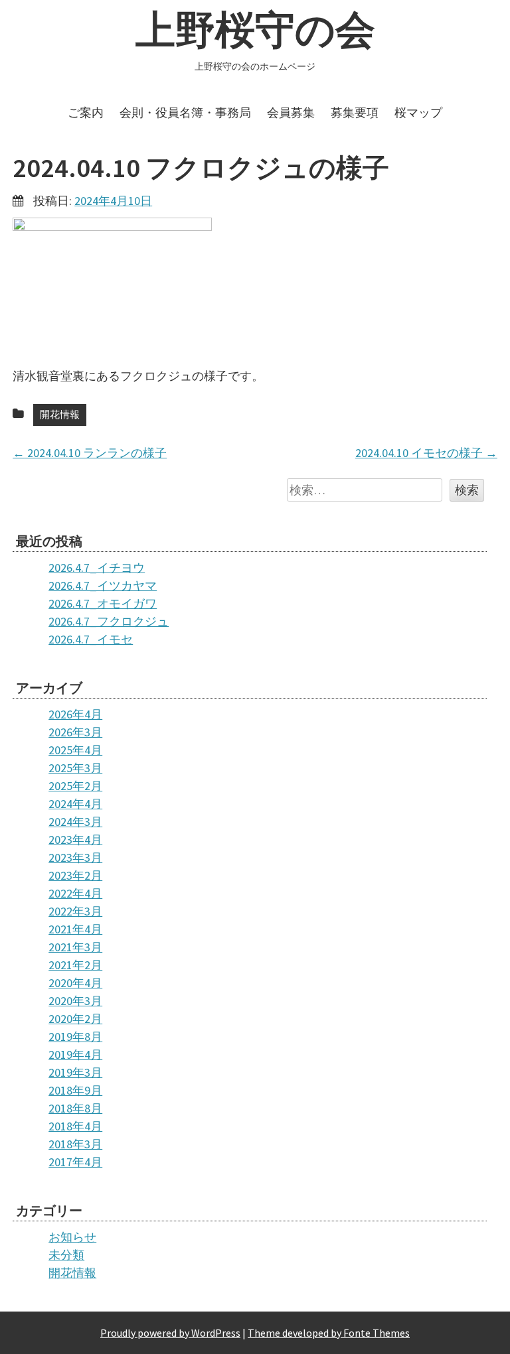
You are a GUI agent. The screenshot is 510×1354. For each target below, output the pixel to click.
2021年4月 (75, 929)
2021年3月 (75, 947)
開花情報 (60, 414)
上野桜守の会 (255, 29)
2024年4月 (75, 803)
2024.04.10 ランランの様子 (90, 452)
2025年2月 (75, 785)
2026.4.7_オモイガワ (102, 603)
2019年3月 (75, 1072)
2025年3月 (75, 768)
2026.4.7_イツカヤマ (102, 585)
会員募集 (291, 112)
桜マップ (418, 112)
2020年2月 (75, 1018)
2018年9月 (75, 1090)
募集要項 (355, 112)
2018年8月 (75, 1108)
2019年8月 (75, 1036)
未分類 (66, 1254)
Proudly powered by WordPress (170, 1332)
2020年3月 (75, 1000)
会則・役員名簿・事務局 (185, 112)
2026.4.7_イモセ (90, 639)
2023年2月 (75, 875)
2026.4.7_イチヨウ (96, 567)
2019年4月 (75, 1054)
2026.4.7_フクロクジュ (108, 621)
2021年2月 (75, 965)
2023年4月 (75, 839)
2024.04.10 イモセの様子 (426, 452)
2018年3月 (75, 1144)
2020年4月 (75, 982)
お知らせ (72, 1237)
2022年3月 (75, 911)
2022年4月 (75, 893)
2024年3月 (75, 821)
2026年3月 (75, 732)
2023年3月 (75, 857)
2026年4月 (75, 714)
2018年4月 (75, 1126)
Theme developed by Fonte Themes (329, 1332)
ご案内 (86, 112)
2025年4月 (75, 750)
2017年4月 (75, 1162)
